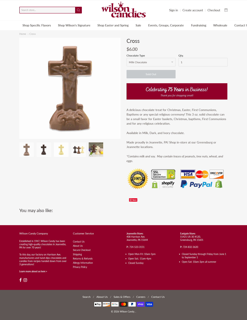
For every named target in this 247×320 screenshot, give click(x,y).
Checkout (214, 10)
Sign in (173, 10)
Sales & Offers (122, 296)
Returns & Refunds (83, 258)
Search (87, 296)
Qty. (180, 55)
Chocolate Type (136, 55)
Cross (32, 33)
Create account (192, 10)
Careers (140, 296)
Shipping (77, 254)
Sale (138, 25)
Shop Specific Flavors (37, 25)
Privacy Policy (80, 267)
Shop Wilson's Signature (74, 25)
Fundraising (198, 25)
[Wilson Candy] (123, 10)
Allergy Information (83, 262)
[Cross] (69, 88)
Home (22, 33)
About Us (78, 245)
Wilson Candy (127, 311)
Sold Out (151, 74)
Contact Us (79, 241)
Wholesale (220, 25)
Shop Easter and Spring (113, 25)
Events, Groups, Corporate (166, 25)
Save (134, 200)
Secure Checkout (82, 250)
